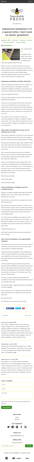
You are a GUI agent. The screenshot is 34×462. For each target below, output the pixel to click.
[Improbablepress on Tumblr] (21, 427)
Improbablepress (16, 452)
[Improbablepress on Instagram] (17, 427)
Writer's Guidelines (21, 42)
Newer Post (28, 315)
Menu (4, 1)
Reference (29, 40)
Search (17, 417)
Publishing (22, 40)
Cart (31, 1)
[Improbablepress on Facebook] (13, 427)
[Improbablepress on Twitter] (8, 427)
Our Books (17, 419)
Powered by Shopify (25, 452)
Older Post (5, 315)
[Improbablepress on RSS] (25, 427)
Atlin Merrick (15, 40)
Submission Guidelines (8, 42)
